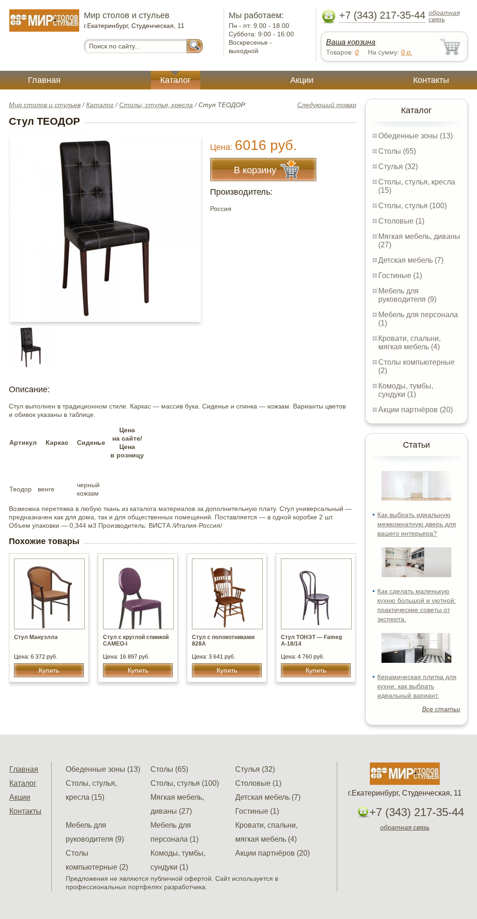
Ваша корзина (350, 42)
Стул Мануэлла (36, 637)
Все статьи (441, 709)
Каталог (175, 80)
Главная (44, 80)
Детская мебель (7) (410, 260)
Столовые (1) (401, 221)
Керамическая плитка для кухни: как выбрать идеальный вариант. (417, 686)
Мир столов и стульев (45, 105)
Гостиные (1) (400, 275)
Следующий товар (326, 105)
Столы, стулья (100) (412, 206)
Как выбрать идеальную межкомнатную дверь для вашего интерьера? (416, 524)
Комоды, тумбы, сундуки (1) (405, 390)
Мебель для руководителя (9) (407, 295)
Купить (49, 670)
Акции (301, 80)
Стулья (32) (398, 166)
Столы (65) (397, 151)
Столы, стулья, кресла (156, 105)
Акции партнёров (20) (415, 410)
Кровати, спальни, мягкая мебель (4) (409, 342)
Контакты (431, 80)
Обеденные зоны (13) (415, 136)
